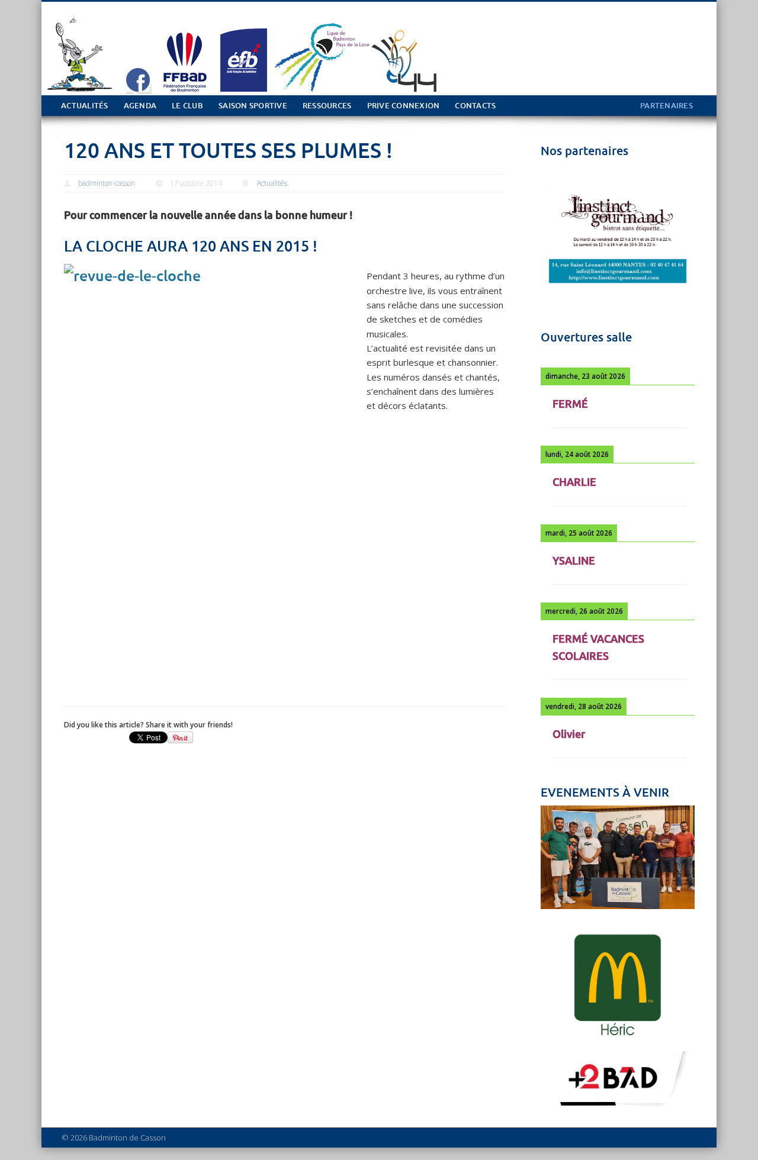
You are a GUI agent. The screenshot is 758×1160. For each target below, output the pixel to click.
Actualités (84, 106)
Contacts (475, 106)
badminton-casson (106, 183)
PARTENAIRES (666, 106)
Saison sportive (253, 106)
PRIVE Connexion (403, 106)
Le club (187, 106)
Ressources (327, 106)
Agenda (140, 106)
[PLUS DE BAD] (618, 1108)
